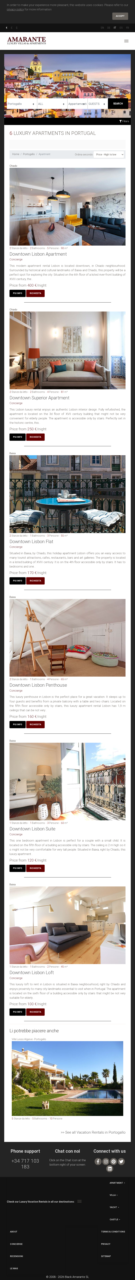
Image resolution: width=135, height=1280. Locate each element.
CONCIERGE (16, 1244)
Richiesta (35, 293)
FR (127, 27)
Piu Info (17, 293)
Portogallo (29, 154)
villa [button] (113, 1195)
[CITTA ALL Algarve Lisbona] (52, 103)
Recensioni (16, 1256)
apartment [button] (116, 1183)
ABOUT (13, 1231)
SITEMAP (106, 1256)
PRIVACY (105, 1244)
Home (15, 154)
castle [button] (114, 1219)
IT (115, 27)
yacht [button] (113, 1207)
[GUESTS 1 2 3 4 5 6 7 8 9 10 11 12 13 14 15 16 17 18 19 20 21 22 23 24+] (98, 103)
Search (118, 103)
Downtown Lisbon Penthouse (38, 685)
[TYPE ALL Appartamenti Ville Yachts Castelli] (77, 103)
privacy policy (15, 9)
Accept (120, 16)
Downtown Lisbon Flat (31, 541)
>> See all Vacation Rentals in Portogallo (93, 1132)
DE (108, 27)
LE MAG (14, 1268)
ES (121, 27)
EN (102, 27)
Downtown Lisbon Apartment (38, 254)
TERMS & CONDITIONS (113, 1231)
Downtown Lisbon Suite (32, 828)
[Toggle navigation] (126, 41)
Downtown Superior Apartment (39, 397)
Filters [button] (125, 121)
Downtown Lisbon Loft (31, 972)
